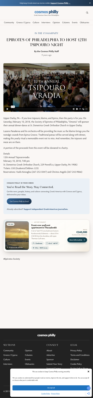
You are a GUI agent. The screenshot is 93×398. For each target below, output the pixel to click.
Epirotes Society (12, 258)
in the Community (46, 33)
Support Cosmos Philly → (60, 3)
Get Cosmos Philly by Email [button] (19, 201)
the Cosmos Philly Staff (48, 51)
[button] (88, 371)
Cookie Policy (45, 394)
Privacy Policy (55, 394)
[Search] (87, 12)
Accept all (51, 388)
